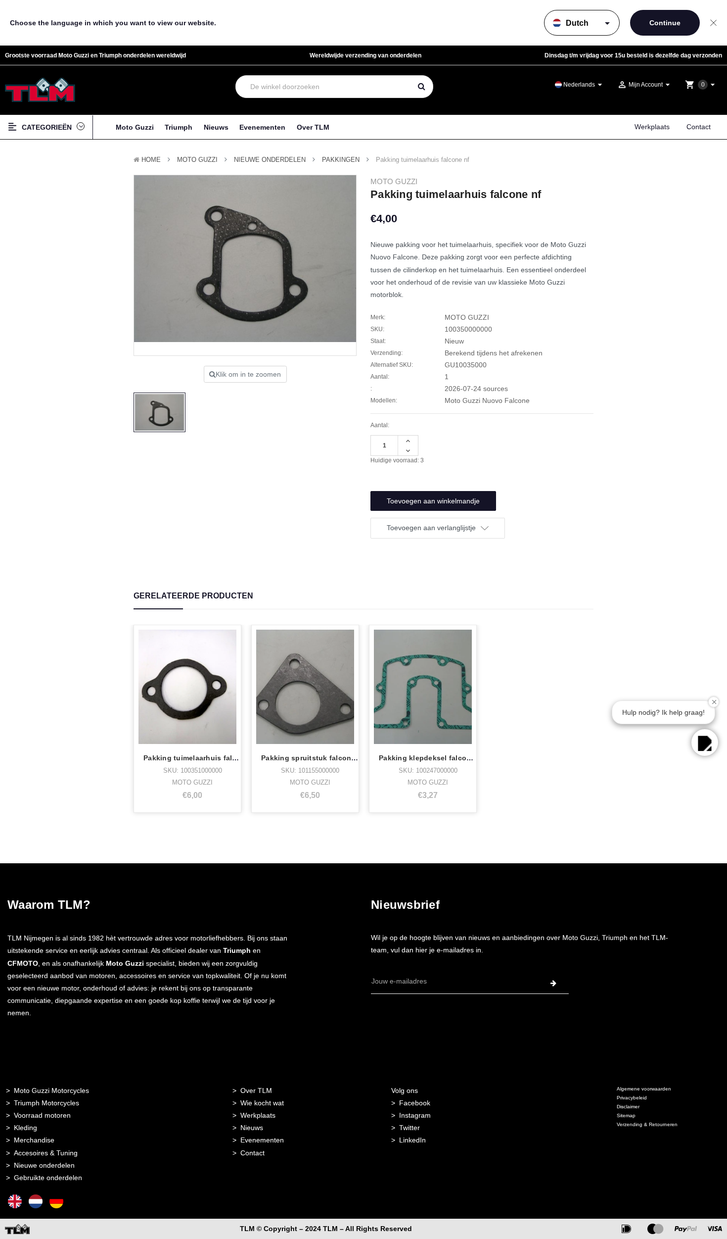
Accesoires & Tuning (46, 1153)
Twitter (409, 1128)
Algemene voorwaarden (644, 1088)
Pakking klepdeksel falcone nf (431, 758)
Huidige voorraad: (397, 460)
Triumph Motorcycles (46, 1103)
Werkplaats (652, 127)
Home (151, 159)
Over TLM (313, 127)
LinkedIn (412, 1140)
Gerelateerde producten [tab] (193, 596)
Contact (698, 127)
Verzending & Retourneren (647, 1124)
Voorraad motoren (42, 1115)
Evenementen (262, 127)
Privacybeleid (632, 1097)
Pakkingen (341, 159)
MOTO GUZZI (197, 159)
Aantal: (379, 425)
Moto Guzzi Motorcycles (51, 1090)
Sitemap (626, 1115)
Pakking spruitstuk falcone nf (312, 758)
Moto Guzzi (135, 127)
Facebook (414, 1103)
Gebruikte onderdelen (48, 1178)
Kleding (25, 1128)
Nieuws (216, 127)
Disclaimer (628, 1106)
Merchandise (34, 1140)
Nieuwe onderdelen (44, 1165)
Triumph (178, 127)
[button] (704, 742)
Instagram (415, 1115)
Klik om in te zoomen (248, 374)
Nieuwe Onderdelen (270, 159)
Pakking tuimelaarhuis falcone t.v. (202, 758)
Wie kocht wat (262, 1103)
